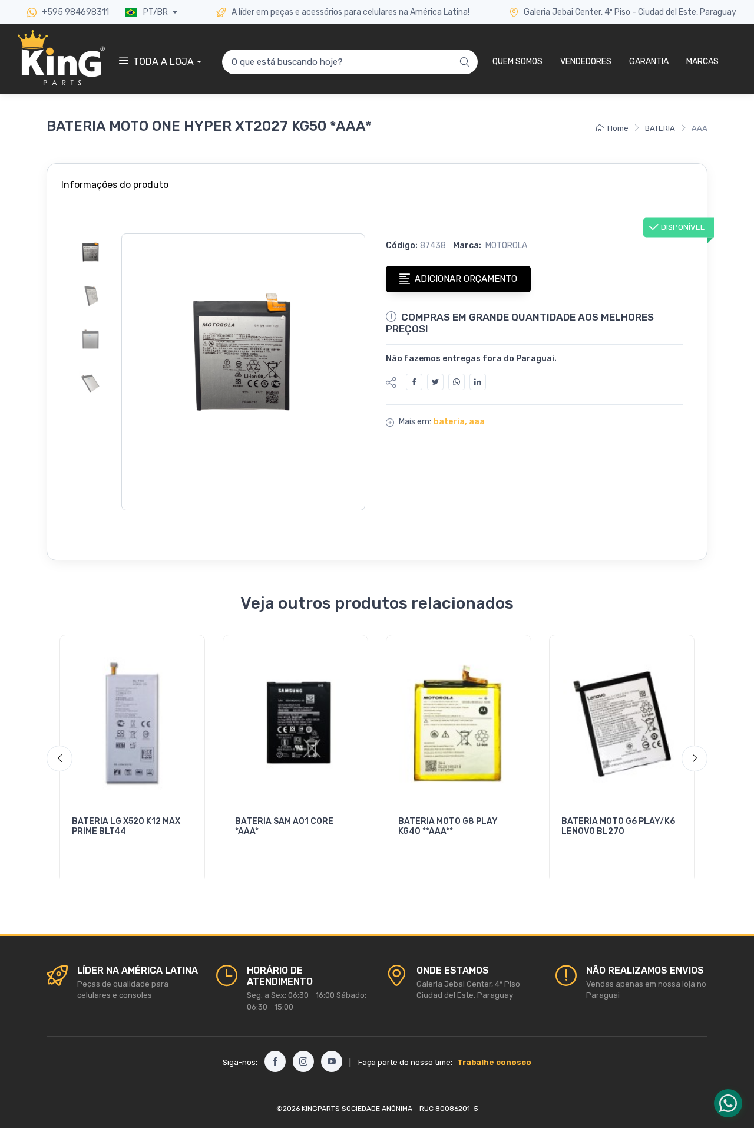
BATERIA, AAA (459, 422)
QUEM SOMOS (517, 62)
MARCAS (702, 62)
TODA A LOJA (163, 61)
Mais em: (415, 422)
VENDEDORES (585, 62)
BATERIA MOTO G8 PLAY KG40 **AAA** (448, 826)
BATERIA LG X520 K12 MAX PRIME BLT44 (126, 826)
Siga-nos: (240, 1062)
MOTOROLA (505, 245)
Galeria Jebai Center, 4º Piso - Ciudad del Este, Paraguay (630, 12)
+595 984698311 (74, 12)
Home (618, 128)
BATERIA (660, 128)
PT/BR (155, 12)
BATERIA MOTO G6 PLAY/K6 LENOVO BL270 (618, 826)
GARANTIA (649, 62)
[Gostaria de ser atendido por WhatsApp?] (728, 1103)
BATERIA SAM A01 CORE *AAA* (284, 826)
